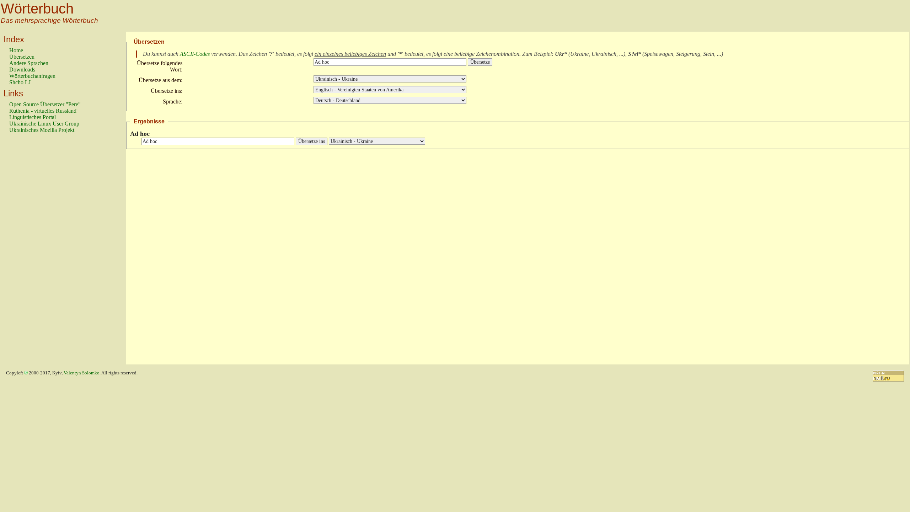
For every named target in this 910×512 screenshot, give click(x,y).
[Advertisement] (37, 252)
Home (16, 50)
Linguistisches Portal (32, 117)
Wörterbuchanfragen (32, 76)
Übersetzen (21, 57)
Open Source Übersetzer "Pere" (45, 104)
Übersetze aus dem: (160, 80)
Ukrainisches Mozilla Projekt (41, 130)
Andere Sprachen (28, 63)
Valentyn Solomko (82, 372)
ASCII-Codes (195, 54)
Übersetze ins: (166, 91)
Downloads (22, 69)
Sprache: (172, 101)
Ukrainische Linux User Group (44, 124)
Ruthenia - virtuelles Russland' (43, 111)
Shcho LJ (20, 82)
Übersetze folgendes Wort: (159, 66)
